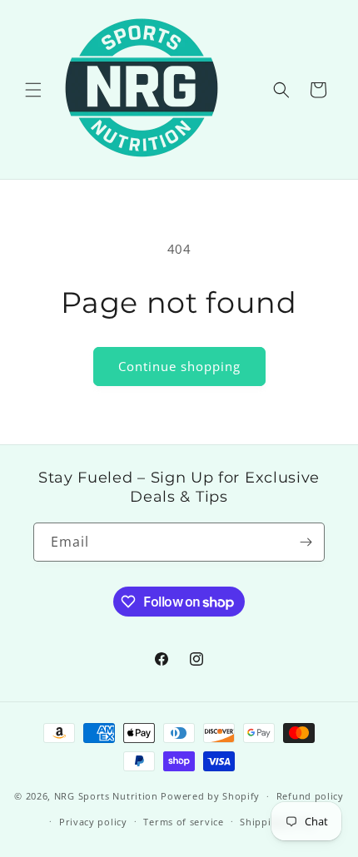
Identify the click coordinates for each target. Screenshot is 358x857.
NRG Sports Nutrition (106, 796)
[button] (33, 90)
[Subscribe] (305, 542)
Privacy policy (93, 821)
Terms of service (183, 821)
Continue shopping (179, 366)
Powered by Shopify (210, 796)
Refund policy (310, 796)
